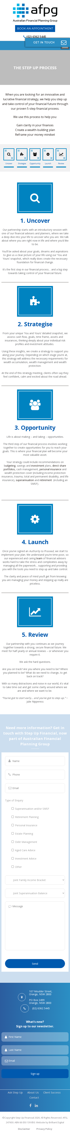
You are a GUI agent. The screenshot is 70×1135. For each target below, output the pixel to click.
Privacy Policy (44, 1128)
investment (37, 465)
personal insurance (50, 469)
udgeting (10, 465)
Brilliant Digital (56, 1122)
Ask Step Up (15, 1092)
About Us (33, 1092)
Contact (34, 1097)
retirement (46, 480)
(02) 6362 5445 (36, 37)
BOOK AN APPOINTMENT (35, 28)
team (39, 558)
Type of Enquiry (14, 800)
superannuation (25, 480)
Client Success (52, 1092)
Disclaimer (24, 1128)
